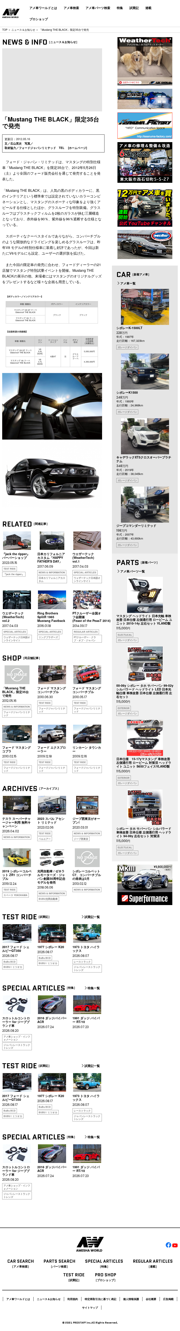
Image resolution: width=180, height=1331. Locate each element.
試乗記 (134, 7)
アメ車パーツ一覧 (132, 571)
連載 (148, 7)
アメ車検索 (71, 7)
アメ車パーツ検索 (98, 7)
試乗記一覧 (92, 917)
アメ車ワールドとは (43, 7)
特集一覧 (94, 988)
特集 (120, 7)
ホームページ (77, 148)
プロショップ (38, 19)
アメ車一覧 (128, 283)
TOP (4, 29)
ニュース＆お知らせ (23, 29)
